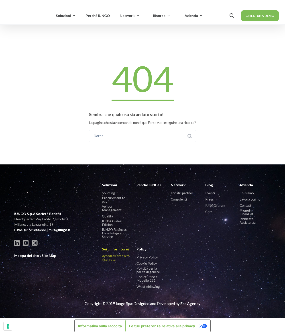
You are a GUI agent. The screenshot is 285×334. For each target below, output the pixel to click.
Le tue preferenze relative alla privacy (162, 326)
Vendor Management (112, 208)
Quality (107, 216)
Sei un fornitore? (116, 249)
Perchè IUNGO (148, 185)
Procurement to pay (113, 199)
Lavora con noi (250, 199)
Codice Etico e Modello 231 (147, 278)
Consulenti (179, 199)
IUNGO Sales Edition (111, 222)
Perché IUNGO (98, 15)
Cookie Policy (146, 263)
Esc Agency (190, 303)
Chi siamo (247, 193)
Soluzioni (63, 15)
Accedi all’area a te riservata (116, 257)
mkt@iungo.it (60, 229)
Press (209, 199)
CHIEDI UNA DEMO (260, 16)
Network (127, 15)
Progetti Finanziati (247, 212)
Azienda (191, 15)
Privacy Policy (147, 257)
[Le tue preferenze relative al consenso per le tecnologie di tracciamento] (8, 326)
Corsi (209, 211)
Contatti (246, 205)
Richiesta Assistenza (248, 220)
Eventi (210, 193)
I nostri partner (182, 193)
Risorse (159, 15)
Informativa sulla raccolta (100, 326)
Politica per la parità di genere (148, 270)
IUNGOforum (215, 205)
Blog (209, 185)
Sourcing (108, 193)
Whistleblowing (148, 286)
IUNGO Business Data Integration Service (114, 233)
